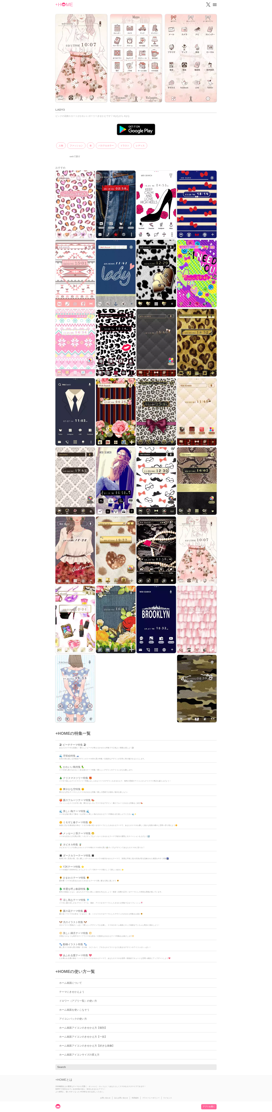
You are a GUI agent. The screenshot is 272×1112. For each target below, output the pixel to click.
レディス (140, 145)
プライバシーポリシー (151, 1098)
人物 (61, 145)
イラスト (124, 145)
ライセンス (167, 1098)
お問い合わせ (105, 1098)
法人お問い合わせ (121, 1098)
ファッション (76, 145)
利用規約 (135, 1098)
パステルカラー (106, 145)
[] (212, 1067)
